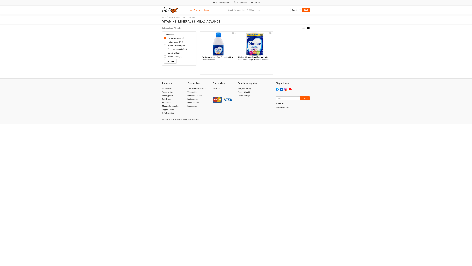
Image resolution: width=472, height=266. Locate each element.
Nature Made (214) (175, 42)
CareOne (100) (174, 53)
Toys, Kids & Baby (244, 89)
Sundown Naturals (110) (177, 49)
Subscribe (304, 98)
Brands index (167, 103)
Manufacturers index (170, 106)
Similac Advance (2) (176, 38)
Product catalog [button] (201, 10)
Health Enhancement (189, 17)
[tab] (199, 10)
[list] (303, 28)
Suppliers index (168, 109)
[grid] (308, 28)
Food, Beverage (244, 96)
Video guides (192, 92)
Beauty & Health (174, 17)
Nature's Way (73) (175, 57)
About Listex (167, 89)
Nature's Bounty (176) (176, 45)
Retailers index (168, 113)
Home (164, 17)
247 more (170, 61)
